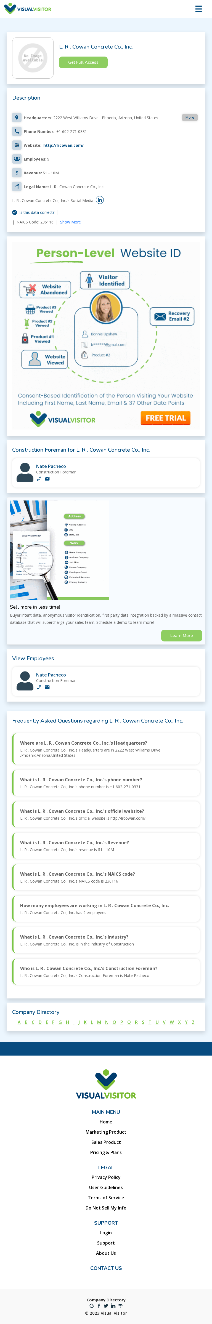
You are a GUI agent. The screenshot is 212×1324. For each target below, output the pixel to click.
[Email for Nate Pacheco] (47, 479)
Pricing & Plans (106, 1152)
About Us (106, 1253)
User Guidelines (106, 1187)
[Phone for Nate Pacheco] (39, 479)
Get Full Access (83, 62)
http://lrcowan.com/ (63, 145)
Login (106, 1233)
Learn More (181, 635)
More (190, 117)
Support (106, 1243)
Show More (70, 222)
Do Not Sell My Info (106, 1208)
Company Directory (106, 1299)
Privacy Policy (106, 1177)
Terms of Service (106, 1198)
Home (106, 1122)
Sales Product (106, 1142)
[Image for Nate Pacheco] (25, 480)
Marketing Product (106, 1132)
